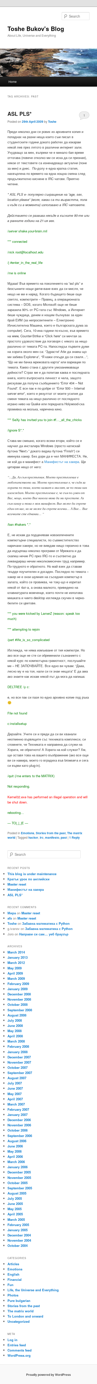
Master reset (16, 884)
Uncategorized (18, 1321)
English (13, 1274)
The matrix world (20, 1311)
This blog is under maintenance (31, 873)
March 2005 (16, 1219)
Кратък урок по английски (28, 879)
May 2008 (14, 1030)
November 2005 (19, 1177)
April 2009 (15, 973)
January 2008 (17, 1051)
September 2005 (19, 1188)
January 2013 (17, 957)
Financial (14, 1279)
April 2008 (15, 1036)
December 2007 (19, 1057)
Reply (74, 837)
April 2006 (15, 1156)
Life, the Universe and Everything (33, 1290)
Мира (11, 913)
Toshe (52, 121)
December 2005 (19, 1172)
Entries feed (16, 1345)
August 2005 (16, 1193)
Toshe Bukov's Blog (35, 28)
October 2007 (17, 1067)
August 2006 (16, 1140)
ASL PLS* (19, 113)
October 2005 (17, 1182)
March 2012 (16, 962)
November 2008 (19, 999)
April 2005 (15, 1214)
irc (42, 837)
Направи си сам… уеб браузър (43, 934)
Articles (13, 1263)
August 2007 (16, 1078)
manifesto (52, 837)
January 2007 (17, 1114)
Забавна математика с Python (46, 923)
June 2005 (15, 1203)
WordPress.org (19, 1355)
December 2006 (19, 1119)
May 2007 (14, 1093)
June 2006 (15, 1146)
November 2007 (19, 1062)
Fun (10, 1284)
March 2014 (16, 952)
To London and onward (25, 1316)
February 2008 (18, 1046)
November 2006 (19, 1125)
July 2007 (14, 1083)
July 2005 (14, 1198)
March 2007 (16, 1104)
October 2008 (17, 1004)
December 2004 (19, 1235)
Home (12, 81)
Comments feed (19, 1350)
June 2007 (15, 1088)
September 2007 (19, 1072)
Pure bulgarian (18, 1300)
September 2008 (19, 1010)
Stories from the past (51, 833)
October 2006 (17, 1130)
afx (9, 918)
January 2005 (17, 1230)
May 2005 (14, 1208)
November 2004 (19, 1240)
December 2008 (19, 994)
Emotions (27, 833)
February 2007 (18, 1109)
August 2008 (16, 1015)
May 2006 (14, 1151)
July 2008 (14, 1020)
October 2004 (17, 1245)
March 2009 (16, 978)
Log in (12, 1339)
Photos (12, 1295)
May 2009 (14, 968)
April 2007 (15, 1099)
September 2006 (19, 1135)
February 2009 (18, 983)
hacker (33, 837)
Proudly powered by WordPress (48, 1374)
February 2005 (18, 1224)
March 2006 (16, 1161)
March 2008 (16, 1041)
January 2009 (17, 988)
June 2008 (15, 1025)
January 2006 (17, 1167)
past (64, 837)
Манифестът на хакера (61, 461)
